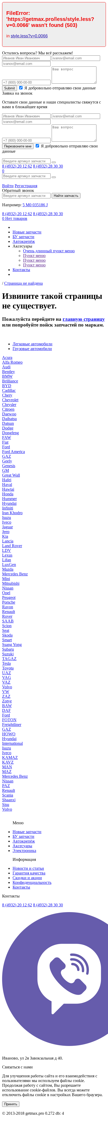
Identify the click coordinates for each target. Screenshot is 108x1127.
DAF (6, 710)
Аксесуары (22, 846)
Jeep (5, 531)
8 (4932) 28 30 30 (48, 166)
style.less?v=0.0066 (29, 36)
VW (5, 691)
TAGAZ (9, 658)
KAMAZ (10, 757)
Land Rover (12, 546)
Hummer (9, 498)
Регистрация (26, 186)
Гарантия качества (29, 873)
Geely (7, 461)
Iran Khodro (12, 513)
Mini (6, 578)
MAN (7, 767)
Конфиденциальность (32, 882)
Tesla (6, 663)
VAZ (6, 682)
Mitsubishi (10, 583)
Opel (6, 593)
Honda (7, 494)
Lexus (7, 555)
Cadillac (9, 390)
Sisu (5, 804)
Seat (5, 630)
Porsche (8, 602)
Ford (6, 447)
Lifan (6, 560)
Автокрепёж (24, 241)
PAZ (6, 785)
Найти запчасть (66, 196)
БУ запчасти (23, 236)
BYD (6, 386)
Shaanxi (8, 800)
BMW (7, 376)
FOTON (9, 720)
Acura (7, 357)
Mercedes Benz (15, 574)
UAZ (6, 673)
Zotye (7, 701)
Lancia (7, 541)
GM (5, 470)
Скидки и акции (27, 878)
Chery (7, 395)
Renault (8, 611)
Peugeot (8, 597)
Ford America (13, 451)
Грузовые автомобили (32, 348)
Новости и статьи (28, 868)
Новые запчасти (27, 232)
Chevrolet (10, 400)
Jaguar (7, 527)
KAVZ (8, 762)
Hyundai (9, 503)
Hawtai (8, 489)
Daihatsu (9, 418)
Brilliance (10, 381)
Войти (8, 186)
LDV (6, 550)
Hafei (6, 480)
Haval (7, 484)
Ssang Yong (12, 644)
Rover (7, 616)
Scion (7, 625)
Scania (7, 795)
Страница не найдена (23, 283)
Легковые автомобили (32, 344)
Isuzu (6, 517)
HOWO (8, 734)
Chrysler (9, 404)
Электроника (24, 850)
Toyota (8, 668)
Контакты (21, 269)
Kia (5, 536)
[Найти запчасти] (54, 162)
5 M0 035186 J (35, 205)
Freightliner (11, 724)
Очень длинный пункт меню (49, 251)
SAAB (8, 621)
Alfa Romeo (12, 362)
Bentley (8, 371)
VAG (6, 677)
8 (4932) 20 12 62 (17, 166)
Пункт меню (34, 255)
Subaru (8, 649)
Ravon (7, 607)
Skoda (7, 635)
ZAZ (6, 696)
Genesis (8, 466)
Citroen (8, 409)
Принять (10, 1104)
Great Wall (11, 475)
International (12, 743)
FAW (6, 437)
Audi (6, 367)
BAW (7, 705)
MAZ (7, 771)
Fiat (5, 442)
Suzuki (8, 654)
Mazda (7, 569)
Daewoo (9, 414)
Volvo (7, 687)
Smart (7, 640)
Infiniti (7, 508)
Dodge (7, 428)
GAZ (6, 456)
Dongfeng (10, 433)
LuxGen (9, 564)
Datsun (8, 423)
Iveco (6, 522)
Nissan (7, 588)
